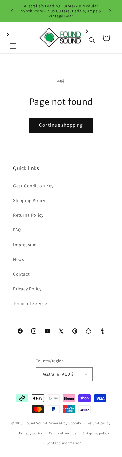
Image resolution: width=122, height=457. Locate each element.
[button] (13, 37)
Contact (21, 274)
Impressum (25, 245)
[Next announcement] (110, 11)
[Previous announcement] (12, 11)
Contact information (64, 443)
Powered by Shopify (64, 423)
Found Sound (36, 423)
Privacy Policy (27, 289)
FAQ (17, 230)
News (18, 259)
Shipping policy (95, 433)
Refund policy (99, 423)
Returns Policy (28, 215)
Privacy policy (31, 433)
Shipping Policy (29, 200)
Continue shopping (61, 125)
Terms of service (62, 433)
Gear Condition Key (33, 185)
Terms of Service (30, 303)
